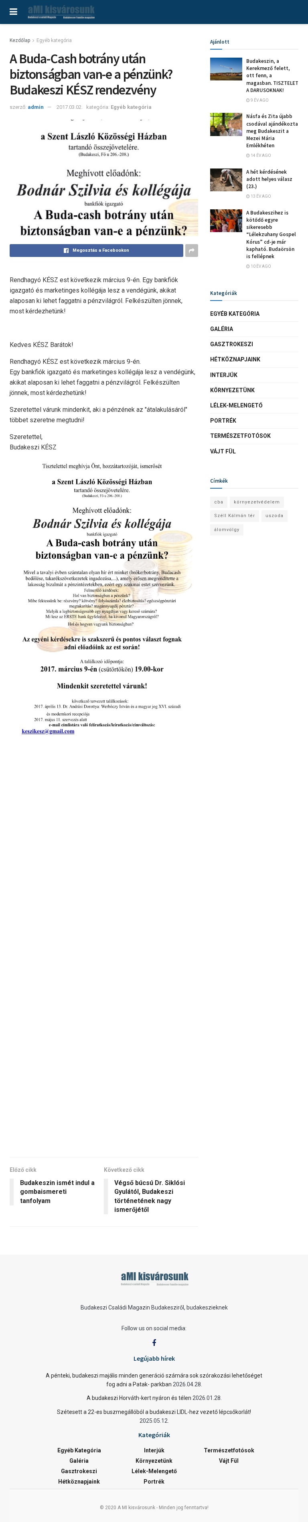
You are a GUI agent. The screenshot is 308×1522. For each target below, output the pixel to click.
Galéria (221, 329)
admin (36, 107)
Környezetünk (232, 390)
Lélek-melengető (236, 405)
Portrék (223, 420)
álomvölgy (226, 529)
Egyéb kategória (54, 40)
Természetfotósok (240, 436)
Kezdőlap (20, 40)
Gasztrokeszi (231, 344)
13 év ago (260, 196)
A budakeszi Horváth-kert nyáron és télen (139, 1398)
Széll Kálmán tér (234, 515)
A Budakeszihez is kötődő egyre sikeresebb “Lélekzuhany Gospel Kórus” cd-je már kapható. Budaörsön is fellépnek (271, 234)
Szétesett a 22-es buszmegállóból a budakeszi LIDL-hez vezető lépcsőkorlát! (154, 1412)
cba (218, 502)
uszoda (274, 515)
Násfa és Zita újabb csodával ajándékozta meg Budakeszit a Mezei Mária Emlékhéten (272, 131)
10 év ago (260, 266)
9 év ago (259, 100)
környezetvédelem (257, 502)
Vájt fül (223, 451)
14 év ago (260, 155)
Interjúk (223, 375)
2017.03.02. (70, 107)
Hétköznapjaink (235, 359)
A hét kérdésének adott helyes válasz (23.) (269, 179)
